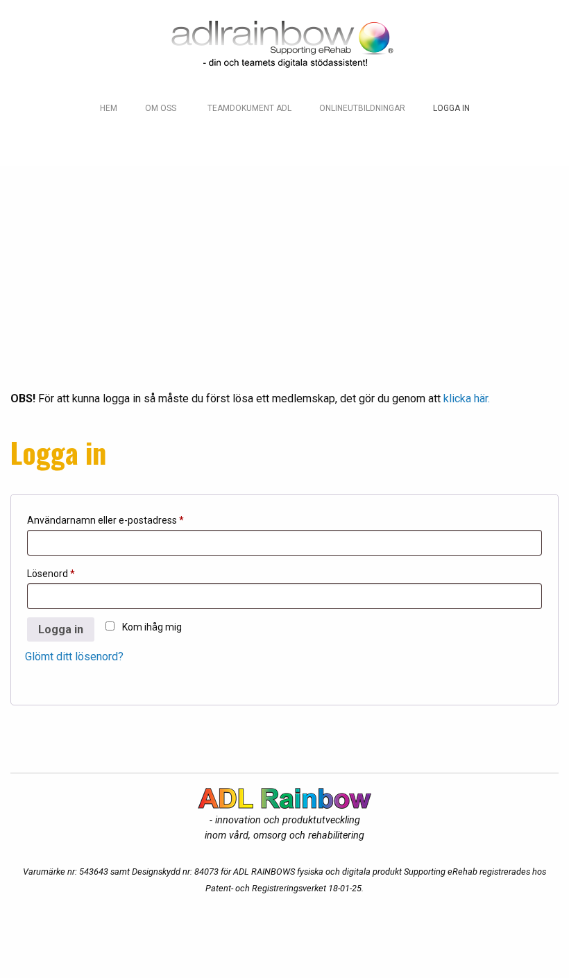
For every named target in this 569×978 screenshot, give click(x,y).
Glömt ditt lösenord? (74, 656)
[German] (137, 138)
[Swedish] (161, 138)
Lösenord (78, 573)
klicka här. (466, 398)
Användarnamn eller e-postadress (133, 520)
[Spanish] (113, 138)
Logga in (60, 629)
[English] (90, 138)
